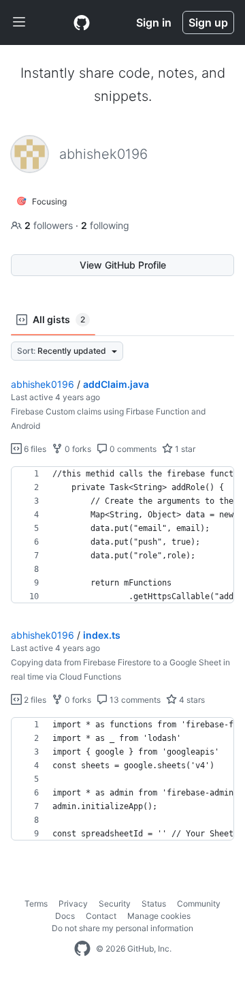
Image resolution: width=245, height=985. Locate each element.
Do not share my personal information (122, 928)
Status (154, 903)
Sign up (208, 22)
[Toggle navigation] (19, 22)
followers (50, 225)
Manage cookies (159, 916)
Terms (36, 903)
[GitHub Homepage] (82, 949)
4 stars (191, 700)
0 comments (132, 449)
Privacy (73, 903)
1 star (184, 449)
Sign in (154, 22)
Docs (65, 916)
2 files (34, 700)
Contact (101, 916)
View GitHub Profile (123, 265)
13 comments (134, 700)
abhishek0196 (42, 384)
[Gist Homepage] (82, 22)
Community (198, 903)
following (105, 225)
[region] (122, 535)
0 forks (77, 449)
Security (115, 903)
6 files (34, 449)
